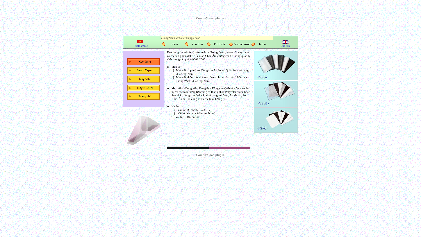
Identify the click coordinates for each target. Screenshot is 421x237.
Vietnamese (141, 45)
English (285, 45)
